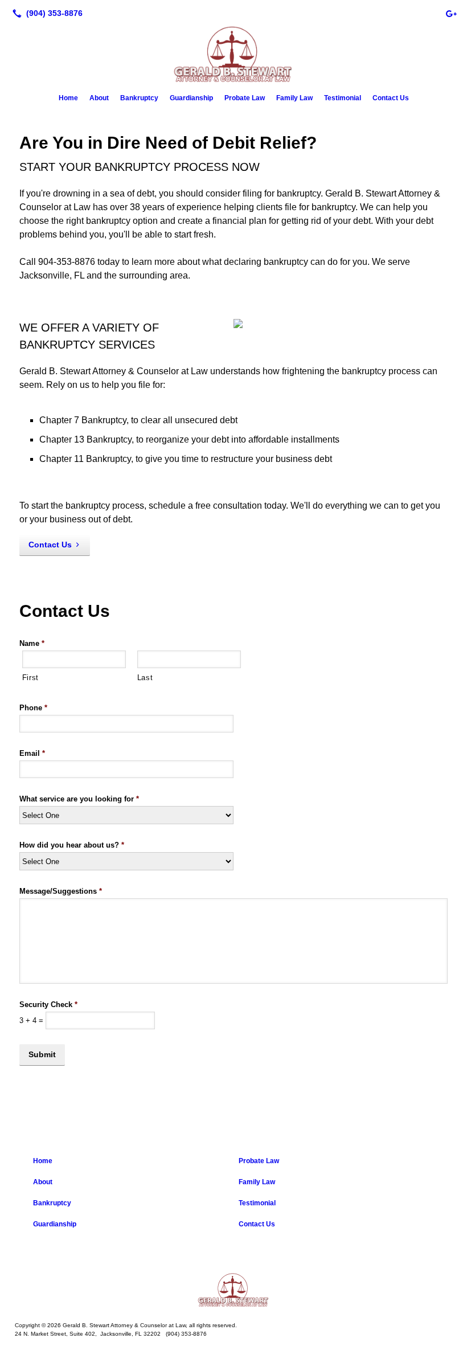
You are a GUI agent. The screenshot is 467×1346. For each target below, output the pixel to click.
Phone (33, 707)
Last (145, 677)
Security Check (48, 1004)
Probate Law (244, 98)
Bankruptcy (139, 98)
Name (31, 643)
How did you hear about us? (71, 845)
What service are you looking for (79, 799)
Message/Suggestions (60, 891)
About (99, 98)
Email (32, 753)
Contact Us (390, 98)
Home (68, 98)
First (30, 677)
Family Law (294, 98)
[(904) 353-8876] (45, 13)
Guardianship (191, 98)
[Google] (451, 13)
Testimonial (342, 98)
